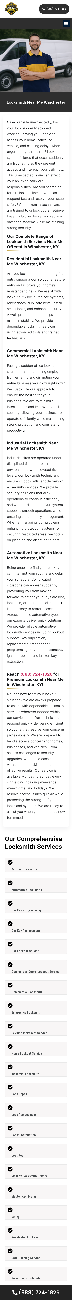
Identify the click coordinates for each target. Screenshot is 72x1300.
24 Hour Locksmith (24, 869)
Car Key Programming (26, 910)
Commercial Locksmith (27, 992)
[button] (66, 23)
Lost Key (17, 1155)
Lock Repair (19, 1094)
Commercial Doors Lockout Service (35, 972)
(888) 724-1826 (36, 674)
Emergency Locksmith (26, 1012)
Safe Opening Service (25, 1258)
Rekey (15, 1217)
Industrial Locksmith (25, 1074)
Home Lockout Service (26, 1053)
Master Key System (24, 1196)
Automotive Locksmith (26, 890)
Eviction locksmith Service (29, 1033)
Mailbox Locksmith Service (29, 1176)
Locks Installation (23, 1135)
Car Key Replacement (25, 931)
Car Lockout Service (25, 951)
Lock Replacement (23, 1115)
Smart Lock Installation (27, 1278)
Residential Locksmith (26, 1237)
